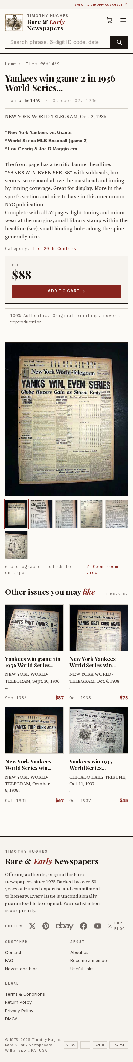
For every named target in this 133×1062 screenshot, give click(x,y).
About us (79, 952)
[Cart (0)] (110, 20)
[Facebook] (83, 926)
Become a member (89, 960)
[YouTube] (98, 926)
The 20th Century (55, 248)
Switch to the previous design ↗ (101, 4)
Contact (13, 952)
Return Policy (18, 1002)
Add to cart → (67, 290)
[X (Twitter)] (32, 926)
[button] (66, 419)
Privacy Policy (19, 1010)
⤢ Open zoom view (102, 570)
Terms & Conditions (25, 994)
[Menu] (123, 20)
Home (10, 64)
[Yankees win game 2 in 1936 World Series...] (16, 514)
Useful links (82, 968)
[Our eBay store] (65, 926)
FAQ (9, 960)
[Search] (119, 42)
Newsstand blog (21, 968)
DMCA (11, 1018)
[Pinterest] (45, 926)
